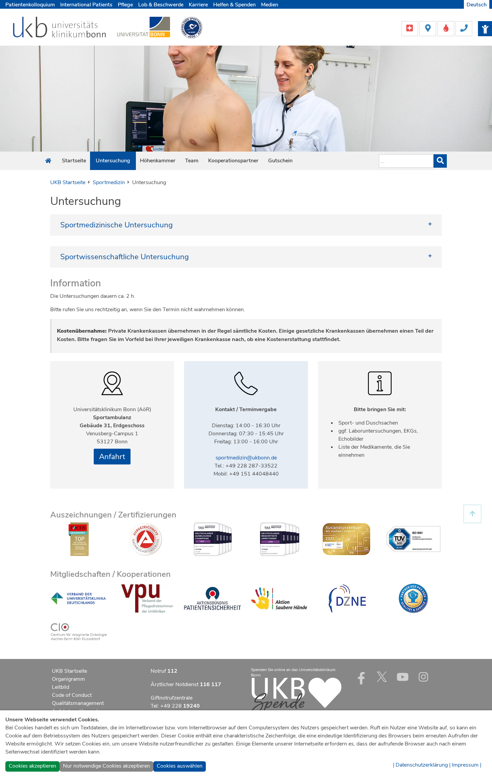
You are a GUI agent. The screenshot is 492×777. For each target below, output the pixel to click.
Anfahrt (112, 456)
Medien (269, 4)
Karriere (198, 4)
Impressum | (466, 765)
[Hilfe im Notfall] (410, 28)
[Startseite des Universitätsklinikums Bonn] (48, 161)
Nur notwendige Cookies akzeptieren (106, 766)
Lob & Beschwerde (160, 4)
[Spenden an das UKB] (296, 696)
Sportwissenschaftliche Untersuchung (124, 257)
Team (191, 160)
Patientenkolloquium (30, 4)
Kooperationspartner (233, 160)
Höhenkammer (157, 160)
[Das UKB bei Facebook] (361, 676)
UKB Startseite (67, 182)
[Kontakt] (464, 28)
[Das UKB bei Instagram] (423, 676)
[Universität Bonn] (143, 27)
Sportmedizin (109, 182)
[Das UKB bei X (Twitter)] (382, 676)
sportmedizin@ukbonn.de (246, 457)
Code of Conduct (72, 695)
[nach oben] (472, 514)
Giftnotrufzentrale (171, 698)
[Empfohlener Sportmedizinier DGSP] (191, 27)
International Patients (86, 4)
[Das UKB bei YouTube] (402, 676)
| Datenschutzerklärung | (421, 765)
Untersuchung (113, 160)
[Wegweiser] (428, 28)
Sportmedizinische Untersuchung (116, 225)
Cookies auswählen (179, 766)
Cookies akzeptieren (32, 766)
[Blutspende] (446, 28)
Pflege (125, 4)
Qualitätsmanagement (78, 703)
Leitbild (60, 687)
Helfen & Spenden (234, 4)
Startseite (74, 160)
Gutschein (280, 160)
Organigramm (68, 679)
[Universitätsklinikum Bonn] (59, 28)
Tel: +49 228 (175, 706)
